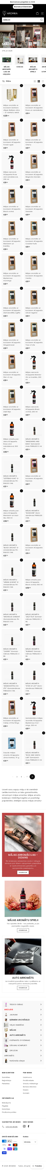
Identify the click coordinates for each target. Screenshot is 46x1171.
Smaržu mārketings (30, 1084)
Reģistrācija (6, 1080)
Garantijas (6, 1109)
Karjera (25, 1090)
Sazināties (6, 1077)
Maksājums (6, 1103)
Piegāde (5, 1106)
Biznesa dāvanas (29, 1087)
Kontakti (26, 1093)
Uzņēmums (27, 1077)
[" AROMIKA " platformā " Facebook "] (28, 1126)
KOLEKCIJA (23, 872)
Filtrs (8, 81)
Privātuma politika (9, 1112)
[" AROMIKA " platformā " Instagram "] (24, 1126)
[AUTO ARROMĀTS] (23, 957)
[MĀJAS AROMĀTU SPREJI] (23, 899)
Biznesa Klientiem (23, 6)
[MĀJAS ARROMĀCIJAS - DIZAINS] (23, 833)
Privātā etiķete (28, 1080)
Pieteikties (6, 1084)
